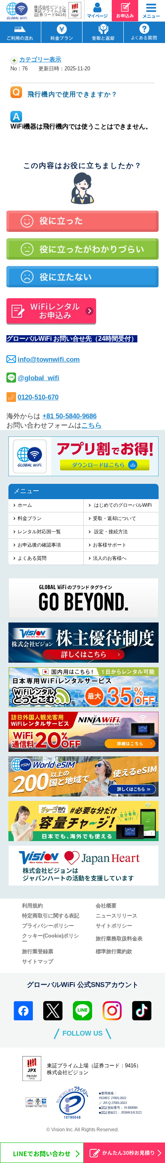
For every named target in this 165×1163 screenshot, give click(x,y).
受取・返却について (114, 518)
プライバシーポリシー (48, 926)
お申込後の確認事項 (39, 544)
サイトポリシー (114, 926)
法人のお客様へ (110, 558)
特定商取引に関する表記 (50, 916)
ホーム (25, 505)
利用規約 (32, 906)
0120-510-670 (38, 397)
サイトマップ (37, 961)
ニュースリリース (116, 916)
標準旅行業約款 (114, 951)
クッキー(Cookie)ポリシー (50, 938)
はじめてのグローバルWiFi (122, 505)
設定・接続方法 (110, 531)
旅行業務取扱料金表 (119, 939)
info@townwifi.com (49, 359)
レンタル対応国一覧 (39, 531)
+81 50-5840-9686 (69, 416)
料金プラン (30, 518)
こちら (91, 425)
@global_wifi (38, 378)
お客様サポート (110, 544)
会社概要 (106, 906)
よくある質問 (32, 558)
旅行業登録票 (37, 951)
